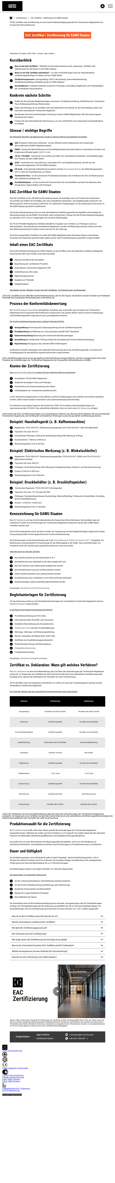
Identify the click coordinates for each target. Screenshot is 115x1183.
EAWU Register (27, 218)
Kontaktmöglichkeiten (12, 1095)
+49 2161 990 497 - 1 (78, 1039)
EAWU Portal (44, 152)
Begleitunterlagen (17, 604)
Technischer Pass (22, 628)
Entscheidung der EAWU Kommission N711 (72, 540)
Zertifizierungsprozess (22, 310)
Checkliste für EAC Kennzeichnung (34, 588)
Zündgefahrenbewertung (25, 648)
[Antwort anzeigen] (102, 916)
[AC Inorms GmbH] (12, 6)
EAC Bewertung (83, 408)
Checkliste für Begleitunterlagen (33, 658)
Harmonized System (72, 169)
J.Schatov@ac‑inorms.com (81, 1035)
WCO (17, 172)
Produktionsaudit (20, 830)
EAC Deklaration (20, 671)
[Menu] (110, 6)
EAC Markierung (20, 520)
